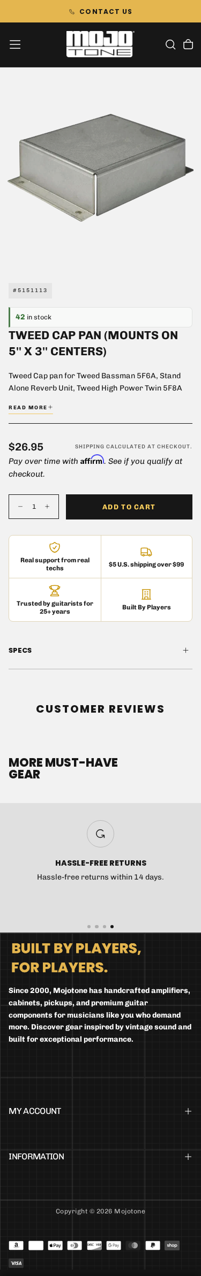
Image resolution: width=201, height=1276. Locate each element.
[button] (15, 44)
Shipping (90, 447)
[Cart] (188, 45)
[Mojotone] (76, 957)
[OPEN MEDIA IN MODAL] (187, 253)
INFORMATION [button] (36, 1156)
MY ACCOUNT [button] (35, 1111)
